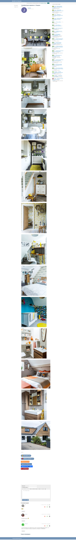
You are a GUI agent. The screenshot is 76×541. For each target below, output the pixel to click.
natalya (55, 78)
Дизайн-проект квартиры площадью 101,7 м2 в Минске (57, 11)
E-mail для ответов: (25, 487)
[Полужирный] (26, 489)
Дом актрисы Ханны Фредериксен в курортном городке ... (57, 65)
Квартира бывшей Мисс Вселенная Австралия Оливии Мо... (57, 7)
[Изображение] (36, 489)
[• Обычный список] (30, 489)
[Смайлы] (45, 489)
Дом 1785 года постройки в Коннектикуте (58, 25)
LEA (25, 504)
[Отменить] (23, 489)
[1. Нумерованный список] (32, 489)
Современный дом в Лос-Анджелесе (58, 31)
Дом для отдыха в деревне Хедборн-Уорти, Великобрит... (56, 43)
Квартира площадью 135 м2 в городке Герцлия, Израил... (57, 51)
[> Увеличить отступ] (35, 489)
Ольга (55, 6)
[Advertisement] (57, 97)
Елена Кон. (55, 71)
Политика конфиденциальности (17, 538)
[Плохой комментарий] (44, 506)
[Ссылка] (41, 489)
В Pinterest (25, 468)
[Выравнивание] (44, 489)
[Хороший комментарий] (47, 506)
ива (54, 38)
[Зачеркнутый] (29, 489)
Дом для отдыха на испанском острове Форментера (57, 56)
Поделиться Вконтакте (26, 464)
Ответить (23, 511)
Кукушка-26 (26, 523)
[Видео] (38, 489)
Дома (22, 6)
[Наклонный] (27, 489)
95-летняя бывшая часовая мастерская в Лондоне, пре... (57, 19)
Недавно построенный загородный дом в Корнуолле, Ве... (57, 47)
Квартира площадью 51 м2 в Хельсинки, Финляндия (58, 39)
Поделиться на (26, 466)
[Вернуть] (24, 489)
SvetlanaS (26, 514)
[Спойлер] (42, 489)
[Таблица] (39, 489)
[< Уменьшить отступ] (33, 489)
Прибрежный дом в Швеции (58, 76)
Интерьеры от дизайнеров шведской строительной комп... (56, 35)
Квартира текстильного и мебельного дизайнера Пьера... (57, 60)
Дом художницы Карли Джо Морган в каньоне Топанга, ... (57, 69)
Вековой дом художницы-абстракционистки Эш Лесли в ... (57, 15)
